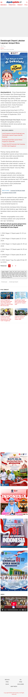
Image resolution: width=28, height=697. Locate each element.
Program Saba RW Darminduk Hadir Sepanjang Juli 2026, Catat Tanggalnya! (6, 318)
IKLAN (7, 684)
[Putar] (2, 610)
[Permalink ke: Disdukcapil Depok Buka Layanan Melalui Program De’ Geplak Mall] (21, 295)
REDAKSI (7, 679)
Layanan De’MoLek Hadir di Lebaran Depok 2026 (20, 318)
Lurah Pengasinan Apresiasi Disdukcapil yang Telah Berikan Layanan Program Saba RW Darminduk (13, 135)
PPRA (7, 682)
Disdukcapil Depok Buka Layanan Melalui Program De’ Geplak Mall (20, 302)
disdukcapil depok (13, 282)
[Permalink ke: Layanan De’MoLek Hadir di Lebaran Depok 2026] (21, 311)
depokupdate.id (6, 92)
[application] (14, 603)
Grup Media (14, 686)
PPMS (20, 682)
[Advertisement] (14, 22)
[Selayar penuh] (25, 610)
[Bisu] (23, 610)
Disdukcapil (4, 282)
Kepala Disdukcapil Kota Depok (10, 120)
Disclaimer (20, 684)
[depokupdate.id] (14, 2)
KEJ (20, 679)
